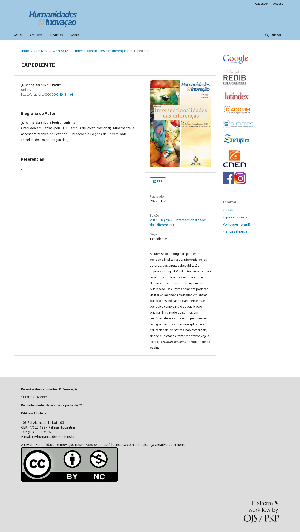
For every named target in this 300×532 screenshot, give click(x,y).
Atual (18, 35)
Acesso (278, 3)
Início (25, 51)
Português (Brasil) (236, 224)
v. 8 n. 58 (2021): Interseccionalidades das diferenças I (90, 51)
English (228, 210)
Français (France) (236, 231)
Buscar (275, 35)
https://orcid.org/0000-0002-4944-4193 (47, 94)
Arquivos (36, 35)
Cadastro (261, 3)
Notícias (56, 35)
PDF (160, 181)
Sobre (75, 35)
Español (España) (236, 217)
